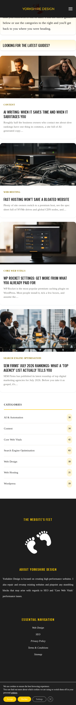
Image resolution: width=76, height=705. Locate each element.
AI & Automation (13, 417)
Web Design (10, 461)
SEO (38, 634)
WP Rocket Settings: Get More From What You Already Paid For (35, 280)
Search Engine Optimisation (22, 358)
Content (9, 105)
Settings (39, 699)
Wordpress (10, 483)
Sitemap (38, 654)
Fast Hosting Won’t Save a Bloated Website (36, 199)
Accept (10, 699)
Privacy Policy (38, 641)
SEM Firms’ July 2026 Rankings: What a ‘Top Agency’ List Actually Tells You (36, 368)
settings (14, 692)
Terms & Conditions (38, 647)
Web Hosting (12, 192)
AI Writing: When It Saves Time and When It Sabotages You (36, 114)
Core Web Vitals (14, 271)
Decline (24, 699)
